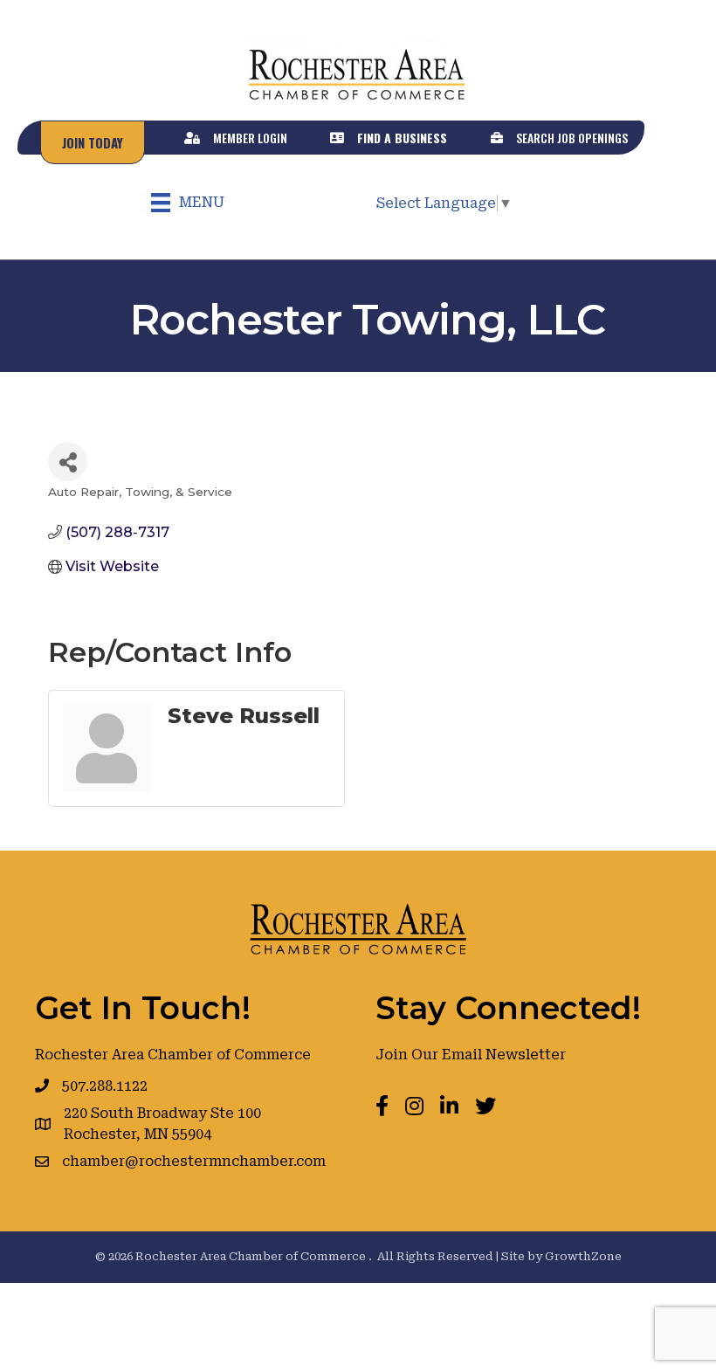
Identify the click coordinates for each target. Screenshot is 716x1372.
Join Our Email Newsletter (470, 1054)
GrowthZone (583, 1256)
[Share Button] (67, 461)
